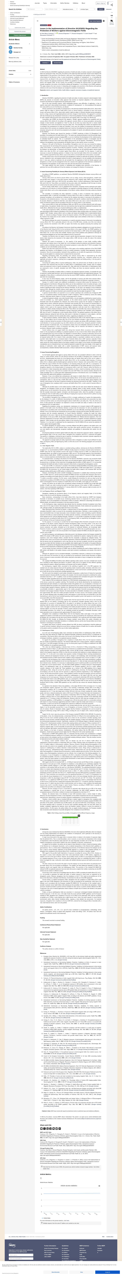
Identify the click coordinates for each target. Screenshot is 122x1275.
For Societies (65, 1258)
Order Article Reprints (95, 21)
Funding (12, 14)
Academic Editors (14, 44)
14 (73, 312)
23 (82, 546)
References (13, 24)
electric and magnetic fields (54, 90)
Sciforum (82, 1248)
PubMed (61, 975)
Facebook (99, 1250)
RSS (103, 1236)
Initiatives (75, 3)
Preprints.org (83, 1252)
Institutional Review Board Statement (19, 16)
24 (56, 575)
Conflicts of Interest (14, 22)
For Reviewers (65, 1250)
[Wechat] (53, 1129)
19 (62, 395)
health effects (66, 90)
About (83, 3)
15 (75, 312)
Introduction (13, 3)
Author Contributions (15, 12)
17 (58, 395)
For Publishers (65, 1256)
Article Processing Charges (51, 1248)
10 (96, 275)
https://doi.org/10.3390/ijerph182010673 (80, 54)
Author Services (64, 3)
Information (53, 3)
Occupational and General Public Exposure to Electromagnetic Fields (81, 59)
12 (79, 303)
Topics (45, 3)
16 (57, 395)
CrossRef (82, 964)
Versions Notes (58, 62)
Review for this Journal (19, 31)
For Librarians (65, 1254)
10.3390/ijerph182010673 (39, 14)
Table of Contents (14, 82)
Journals (37, 3)
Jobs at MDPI (47, 1256)
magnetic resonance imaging (78, 90)
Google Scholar (62, 959)
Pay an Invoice (48, 1250)
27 (75, 650)
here (48, 1168)
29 (99, 657)
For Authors (65, 1248)
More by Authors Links (15, 61)
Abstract (12, 1)
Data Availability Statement (16, 20)
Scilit (87, 964)
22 (99, 420)
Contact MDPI (47, 1254)
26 (70, 587)
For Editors (65, 1252)
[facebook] (50, 1129)
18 (60, 395)
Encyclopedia (83, 1258)
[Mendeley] (59, 1129)
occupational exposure (93, 90)
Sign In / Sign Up (101, 3)
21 (98, 420)
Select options (13, 1255)
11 (93, 291)
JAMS (81, 1260)
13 (67, 308)
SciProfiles (82, 1256)
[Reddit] (56, 1129)
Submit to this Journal (20, 27)
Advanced (108, 9)
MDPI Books (83, 1250)
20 (83, 409)
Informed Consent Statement (17, 18)
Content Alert (109, 1236)
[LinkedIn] (47, 1129)
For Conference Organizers (69, 1260)
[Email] (41, 1129)
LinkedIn (99, 1248)
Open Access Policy (49, 1252)
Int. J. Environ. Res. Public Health (17, 1236)
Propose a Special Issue (20, 35)
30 (98, 689)
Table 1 (43, 443)
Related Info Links (14, 57)
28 (77, 650)
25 (58, 575)
